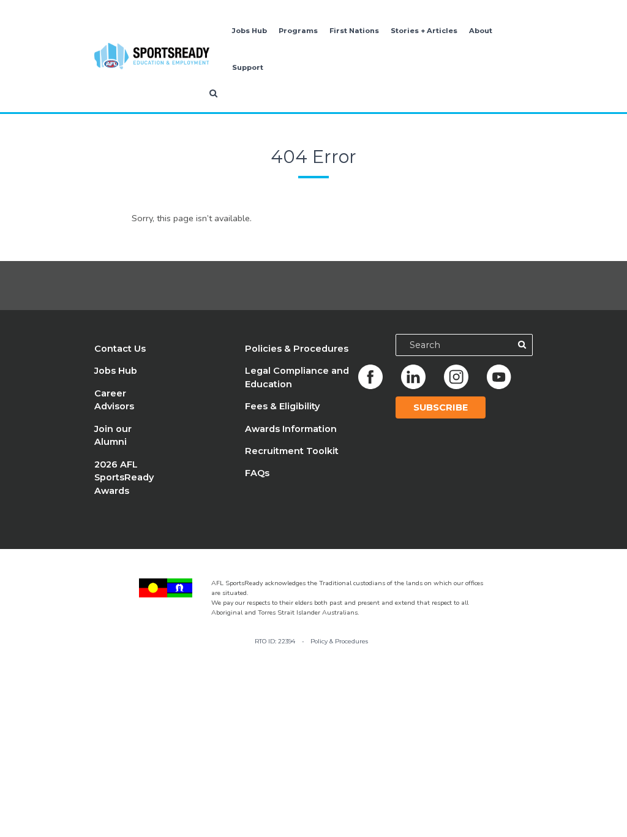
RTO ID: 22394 (275, 641)
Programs (298, 30)
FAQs (257, 473)
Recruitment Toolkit (292, 450)
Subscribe (440, 407)
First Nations (354, 30)
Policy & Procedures (339, 641)
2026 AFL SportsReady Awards (124, 478)
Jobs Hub (249, 30)
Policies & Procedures (296, 348)
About (480, 30)
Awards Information (291, 428)
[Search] (522, 345)
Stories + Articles (424, 30)
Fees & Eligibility (282, 406)
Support (247, 67)
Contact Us (120, 348)
